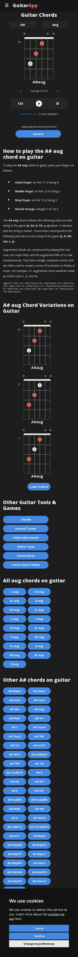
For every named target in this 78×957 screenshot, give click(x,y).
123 (20, 103)
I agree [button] (39, 928)
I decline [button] (39, 936)
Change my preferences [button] (39, 943)
